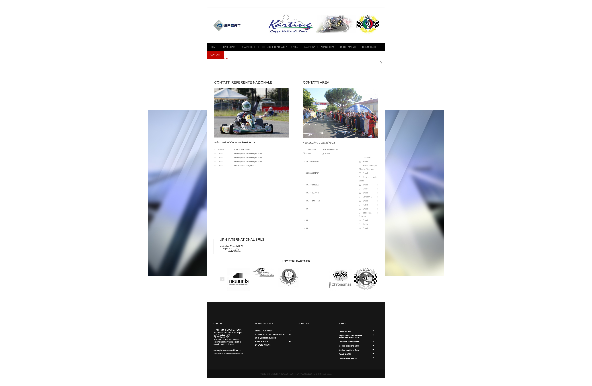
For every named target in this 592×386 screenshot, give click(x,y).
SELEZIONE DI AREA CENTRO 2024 (280, 47)
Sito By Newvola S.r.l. (322, 374)
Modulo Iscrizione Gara (349, 346)
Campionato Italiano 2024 (319, 47)
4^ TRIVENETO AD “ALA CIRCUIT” (270, 334)
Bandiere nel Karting (348, 358)
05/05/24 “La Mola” (263, 331)
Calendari (229, 47)
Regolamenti (348, 47)
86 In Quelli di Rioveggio (265, 338)
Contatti (215, 54)
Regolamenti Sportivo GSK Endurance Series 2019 (350, 337)
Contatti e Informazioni (349, 342)
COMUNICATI (369, 47)
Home (213, 47)
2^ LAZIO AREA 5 (263, 345)
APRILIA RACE (261, 342)
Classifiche (248, 47)
